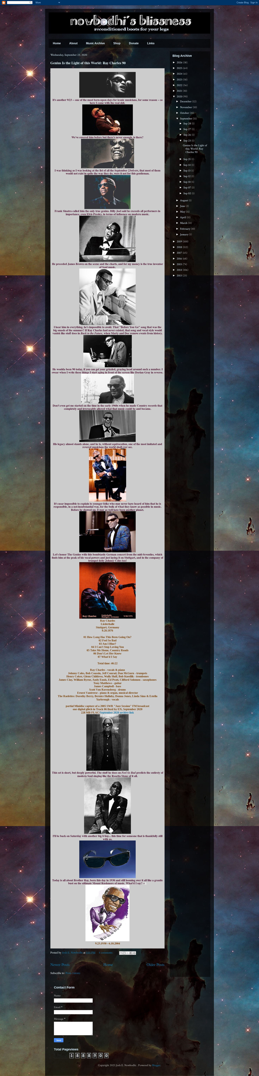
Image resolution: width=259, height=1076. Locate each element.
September (186, 118)
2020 (180, 96)
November (186, 107)
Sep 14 (187, 165)
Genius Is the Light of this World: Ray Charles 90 (88, 62)
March (184, 223)
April (183, 217)
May (183, 212)
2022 (180, 85)
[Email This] (121, 953)
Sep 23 (187, 141)
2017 (180, 253)
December (186, 101)
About (73, 43)
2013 (180, 275)
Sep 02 (187, 193)
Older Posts (156, 964)
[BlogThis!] (124, 953)
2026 (180, 62)
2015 (180, 264)
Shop (117, 43)
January (184, 234)
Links (151, 43)
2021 (180, 91)
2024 (180, 74)
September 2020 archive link (117, 712)
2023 (180, 79)
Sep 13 (187, 171)
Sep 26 (187, 135)
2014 (180, 270)
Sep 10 (187, 182)
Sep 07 (187, 187)
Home (57, 43)
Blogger (156, 1065)
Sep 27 (187, 129)
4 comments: (106, 952)
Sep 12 (187, 176)
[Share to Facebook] (131, 953)
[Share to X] (127, 953)
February (185, 229)
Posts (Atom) (73, 973)
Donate (134, 43)
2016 (180, 259)
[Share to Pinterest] (134, 953)
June (183, 206)
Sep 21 (187, 159)
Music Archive (95, 43)
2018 (180, 247)
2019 (180, 241)
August (184, 200)
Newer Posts (60, 964)
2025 (180, 68)
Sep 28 (187, 123)
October (185, 113)
